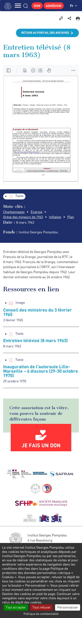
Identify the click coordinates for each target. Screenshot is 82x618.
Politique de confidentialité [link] (41, 613)
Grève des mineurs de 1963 (23, 217)
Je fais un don (41, 445)
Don (37, 6)
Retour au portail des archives (45, 32)
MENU (18, 5)
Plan (70, 217)
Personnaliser (67, 607)
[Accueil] (9, 5)
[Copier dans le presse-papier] (61, 18)
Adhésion (53, 6)
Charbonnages (14, 212)
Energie (36, 212)
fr (72, 6)
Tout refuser (41, 607)
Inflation (55, 217)
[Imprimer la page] (78, 18)
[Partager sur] (69, 18)
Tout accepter (16, 607)
